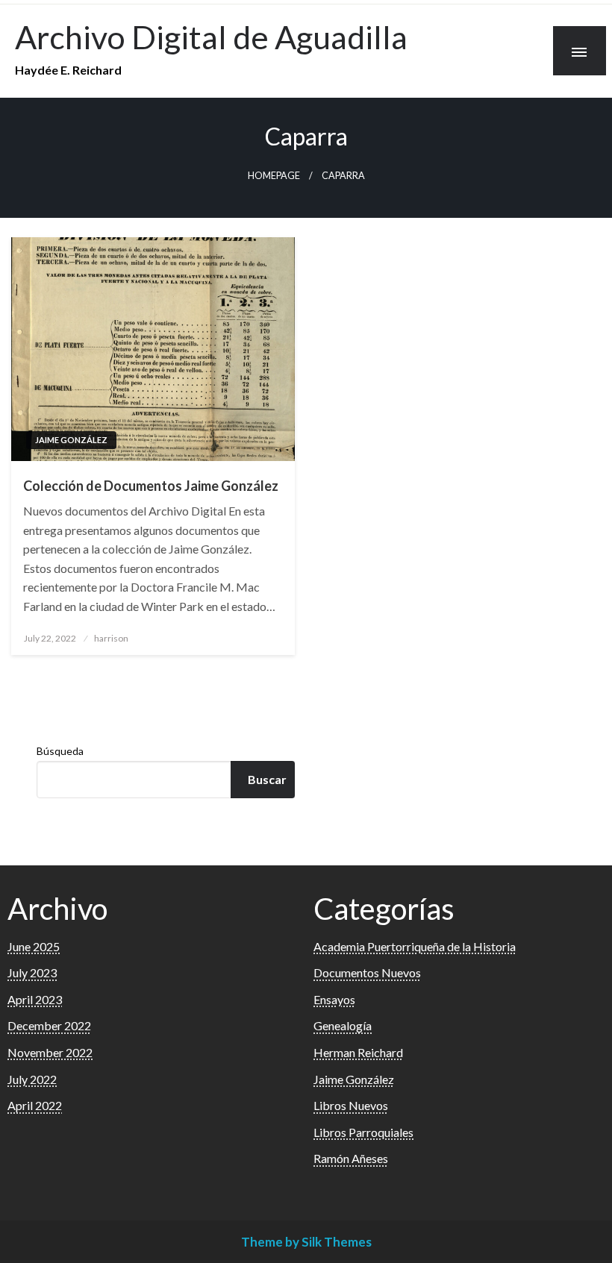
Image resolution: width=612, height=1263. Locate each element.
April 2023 (34, 999)
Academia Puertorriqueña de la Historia (414, 946)
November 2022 (50, 1052)
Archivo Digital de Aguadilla (211, 36)
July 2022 (32, 1079)
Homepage (274, 175)
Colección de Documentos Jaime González (150, 485)
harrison (111, 638)
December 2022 (49, 1025)
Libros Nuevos (350, 1105)
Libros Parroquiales (363, 1132)
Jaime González (71, 440)
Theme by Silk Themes (306, 1242)
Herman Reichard (358, 1052)
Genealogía (342, 1025)
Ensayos (334, 999)
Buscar (267, 779)
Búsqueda (60, 751)
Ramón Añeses (350, 1158)
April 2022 (34, 1105)
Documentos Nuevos (367, 972)
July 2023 (32, 972)
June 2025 (33, 946)
